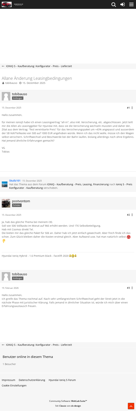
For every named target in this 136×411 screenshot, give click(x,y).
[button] (113, 4)
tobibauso (11, 83)
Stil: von (68, 405)
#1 (128, 107)
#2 (128, 214)
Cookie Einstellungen (14, 385)
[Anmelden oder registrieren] (122, 4)
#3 (128, 287)
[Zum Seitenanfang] (131, 406)
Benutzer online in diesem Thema (28, 357)
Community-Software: (68, 401)
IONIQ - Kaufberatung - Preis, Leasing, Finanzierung (78, 184)
